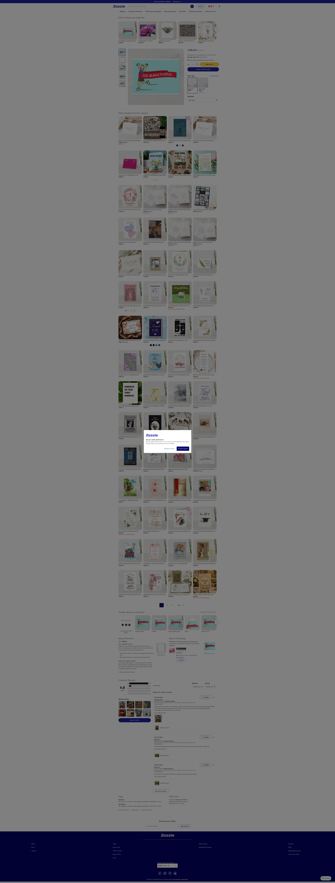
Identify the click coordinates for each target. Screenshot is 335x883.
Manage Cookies (169, 449)
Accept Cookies (183, 449)
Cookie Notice (167, 441)
